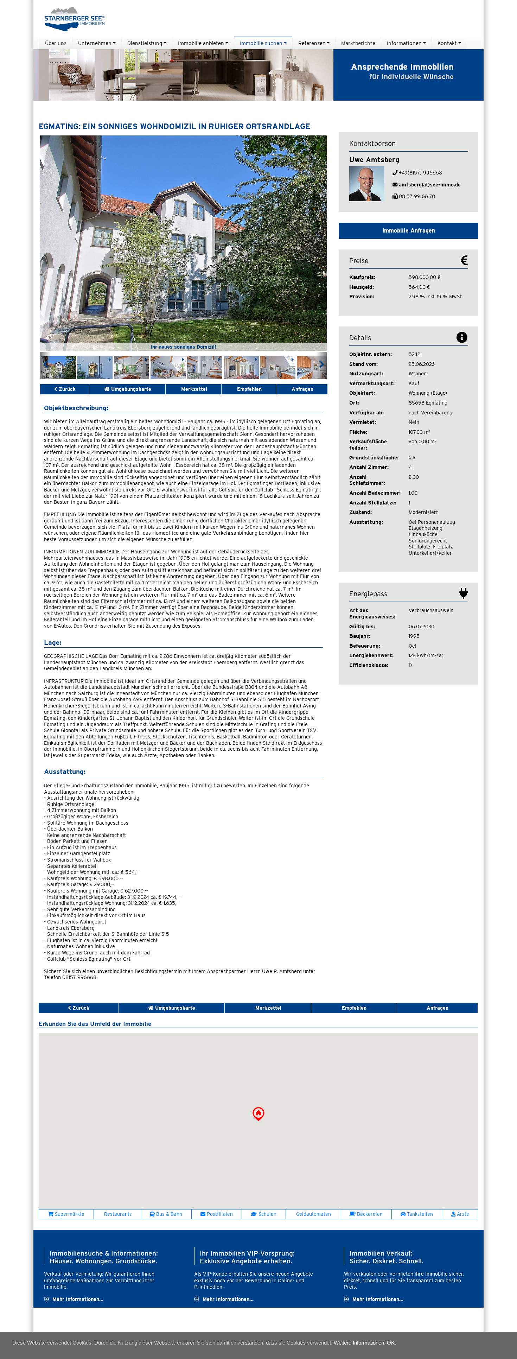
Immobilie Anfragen (408, 230)
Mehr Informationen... (77, 1299)
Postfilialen (219, 1214)
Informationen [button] (404, 43)
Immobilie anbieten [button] (201, 43)
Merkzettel (194, 389)
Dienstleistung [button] (144, 43)
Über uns (55, 43)
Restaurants (117, 1214)
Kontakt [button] (447, 43)
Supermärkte (68, 1214)
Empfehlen (249, 389)
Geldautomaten (313, 1214)
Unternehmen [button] (94, 43)
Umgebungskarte (130, 389)
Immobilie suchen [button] (261, 43)
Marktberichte (358, 43)
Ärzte (462, 1214)
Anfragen (301, 389)
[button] (258, 1114)
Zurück (66, 389)
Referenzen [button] (312, 43)
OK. (391, 1343)
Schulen (266, 1214)
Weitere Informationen (359, 1343)
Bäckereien (369, 1214)
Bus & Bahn (168, 1214)
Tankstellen (419, 1214)
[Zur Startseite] (71, 18)
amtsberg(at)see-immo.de (430, 185)
